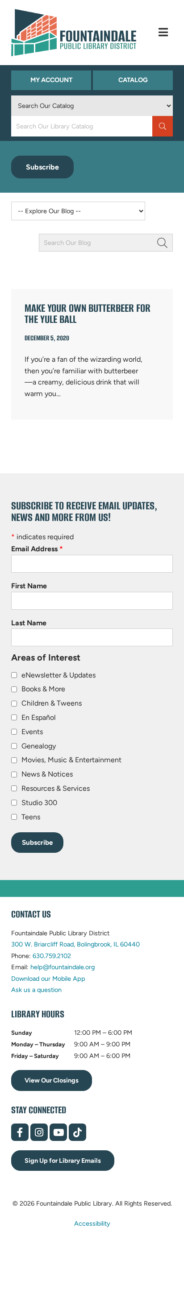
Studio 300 (39, 802)
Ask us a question (36, 990)
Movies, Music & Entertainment (71, 760)
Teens (30, 817)
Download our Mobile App (48, 979)
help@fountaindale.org (62, 967)
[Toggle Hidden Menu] (163, 32)
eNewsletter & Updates (58, 675)
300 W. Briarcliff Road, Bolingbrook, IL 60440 (75, 944)
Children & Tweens (51, 703)
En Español (38, 717)
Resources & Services (55, 788)
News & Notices (47, 774)
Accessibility (92, 1223)
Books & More (43, 689)
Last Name (28, 623)
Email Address (37, 549)
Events (32, 731)
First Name (29, 586)
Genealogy (38, 746)
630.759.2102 (52, 956)
